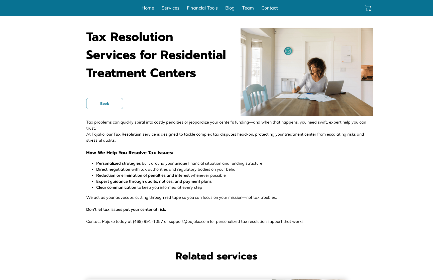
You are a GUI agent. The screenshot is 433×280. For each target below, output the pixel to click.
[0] (368, 8)
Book (104, 103)
